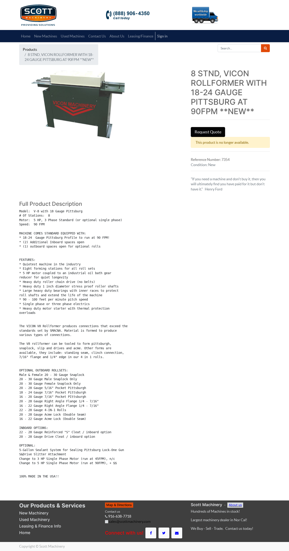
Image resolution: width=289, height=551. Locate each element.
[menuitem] (25, 36)
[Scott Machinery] (38, 15)
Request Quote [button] (208, 132)
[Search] (265, 48)
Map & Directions (119, 505)
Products (30, 49)
